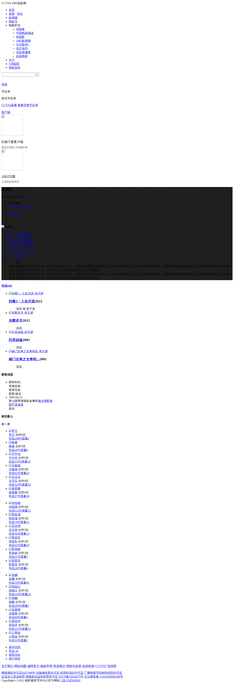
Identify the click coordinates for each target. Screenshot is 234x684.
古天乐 (13, 480)
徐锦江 (13, 590)
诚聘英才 (33, 666)
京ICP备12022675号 (71, 676)
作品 (6, 285)
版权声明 (46, 666)
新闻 (12, 13)
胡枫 (12, 601)
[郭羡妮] (14, 549)
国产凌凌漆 (16, 404)
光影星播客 (23, 52)
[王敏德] (14, 465)
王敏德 (13, 469)
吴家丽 (13, 613)
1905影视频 (23, 40)
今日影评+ (22, 44)
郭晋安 (13, 564)
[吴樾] (13, 575)
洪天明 (13, 529)
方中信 (13, 457)
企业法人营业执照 (13, 676)
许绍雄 (13, 506)
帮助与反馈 (73, 666)
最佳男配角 (45, 400)
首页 (12, 10)
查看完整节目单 (28, 105)
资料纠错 (14, 213)
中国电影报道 (25, 33)
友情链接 (88, 666)
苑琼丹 (13, 625)
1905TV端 (8, 176)
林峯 (12, 446)
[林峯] (13, 442)
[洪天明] (14, 526)
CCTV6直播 (9, 105)
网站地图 (20, 666)
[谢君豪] (14, 488)
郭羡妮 (13, 552)
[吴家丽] (14, 609)
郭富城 (13, 518)
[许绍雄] (14, 502)
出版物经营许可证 (47, 672)
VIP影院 (14, 63)
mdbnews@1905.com (21, 206)
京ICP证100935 (70, 680)
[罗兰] (13, 430)
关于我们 (7, 666)
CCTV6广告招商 (105, 666)
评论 (20, 13)
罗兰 (12, 434)
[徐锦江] (14, 586)
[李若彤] (14, 537)
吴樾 (12, 578)
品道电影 (22, 56)
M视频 (20, 29)
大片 (12, 59)
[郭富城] (14, 514)
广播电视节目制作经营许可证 (103, 672)
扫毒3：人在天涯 (22, 301)
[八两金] (14, 632)
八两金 (13, 636)
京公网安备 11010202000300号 (103, 676)
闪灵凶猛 (16, 340)
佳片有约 (22, 48)
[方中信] (14, 453)
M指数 (20, 36)
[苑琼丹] (14, 621)
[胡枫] (13, 598)
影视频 (13, 17)
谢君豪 (13, 492)
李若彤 (13, 541)
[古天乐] (14, 477)
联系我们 (59, 666)
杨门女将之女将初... (24, 359)
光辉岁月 (16, 320)
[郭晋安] (14, 560)
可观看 (24, 438)
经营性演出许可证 (71, 672)
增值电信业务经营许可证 (42, 676)
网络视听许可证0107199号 (18, 672)
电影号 (13, 21)
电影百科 (14, 67)
